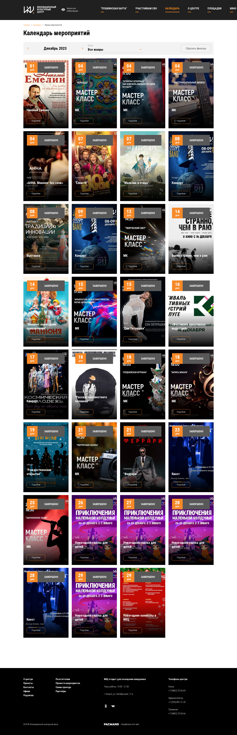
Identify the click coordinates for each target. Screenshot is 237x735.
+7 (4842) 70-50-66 (177, 713)
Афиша (26, 691)
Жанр (90, 45)
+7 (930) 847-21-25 (177, 702)
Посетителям (63, 679)
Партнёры (61, 691)
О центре (28, 679)
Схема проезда (63, 687)
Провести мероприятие (68, 683)
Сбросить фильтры (196, 48)
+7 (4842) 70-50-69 (177, 690)
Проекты (28, 683)
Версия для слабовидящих (72, 9)
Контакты (28, 687)
